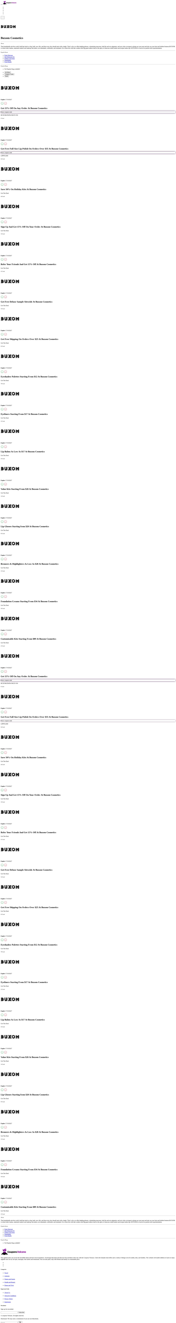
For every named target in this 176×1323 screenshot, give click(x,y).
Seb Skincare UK (9, 57)
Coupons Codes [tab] (9, 74)
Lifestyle (6, 9)
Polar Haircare (8, 55)
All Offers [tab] (7, 72)
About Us (7, 1292)
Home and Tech (9, 13)
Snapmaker (7, 60)
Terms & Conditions (10, 1296)
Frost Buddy (8, 62)
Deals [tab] (6, 76)
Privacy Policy (8, 1299)
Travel (6, 7)
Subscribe (21, 1312)
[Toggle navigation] (1, 4)
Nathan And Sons (9, 58)
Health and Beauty (9, 12)
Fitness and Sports (9, 10)
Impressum (7, 1302)
